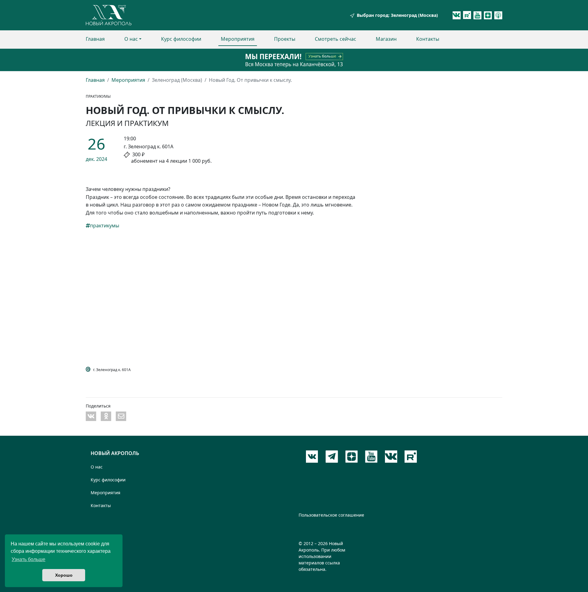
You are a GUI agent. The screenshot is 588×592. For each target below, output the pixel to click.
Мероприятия (237, 39)
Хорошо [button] (64, 575)
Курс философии (181, 39)
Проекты (284, 39)
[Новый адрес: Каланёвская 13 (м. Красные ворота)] (294, 59)
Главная (95, 39)
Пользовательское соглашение (331, 515)
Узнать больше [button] (28, 559)
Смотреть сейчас (335, 39)
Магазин (386, 39)
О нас (131, 39)
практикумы (104, 225)
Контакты (427, 39)
